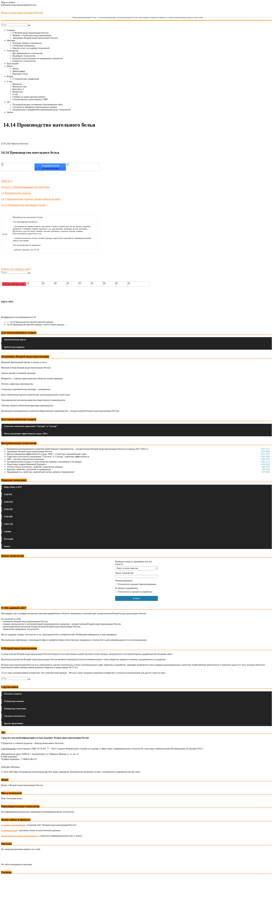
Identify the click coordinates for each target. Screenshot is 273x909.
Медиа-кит (18, 91)
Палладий (8, 539)
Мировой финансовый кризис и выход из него (23, 362)
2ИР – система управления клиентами (25, 459)
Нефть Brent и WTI (12, 487)
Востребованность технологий (27, 53)
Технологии (12, 51)
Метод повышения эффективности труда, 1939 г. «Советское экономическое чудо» (47, 454)
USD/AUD (8, 502)
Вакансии (17, 84)
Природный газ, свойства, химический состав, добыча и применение (40, 472)
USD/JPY (8, 494)
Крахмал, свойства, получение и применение (29, 469)
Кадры (10, 76)
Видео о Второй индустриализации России (22, 785)
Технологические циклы (15, 340)
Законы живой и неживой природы (18, 373)
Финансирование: (124, 580)
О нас (9, 81)
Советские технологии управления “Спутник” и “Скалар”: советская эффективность (48, 456)
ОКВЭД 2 (6, 181)
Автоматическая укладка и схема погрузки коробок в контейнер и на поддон (44, 461)
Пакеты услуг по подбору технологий (31, 48)
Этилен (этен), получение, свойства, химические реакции (35, 467)
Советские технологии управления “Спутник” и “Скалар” (30, 426)
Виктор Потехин (20, 143)
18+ (8, 102)
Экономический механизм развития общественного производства (33, 400)
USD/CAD (8, 524)
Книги (16, 68)
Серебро (7, 531)
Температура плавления (15, 709)
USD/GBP (8, 517)
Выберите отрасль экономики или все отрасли (133, 562)
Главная (11, 30)
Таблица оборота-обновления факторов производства (27, 405)
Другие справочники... (14, 723)
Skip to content (8, 2)
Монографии (19, 71)
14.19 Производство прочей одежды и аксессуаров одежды (37, 324)
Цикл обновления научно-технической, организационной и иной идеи (35, 394)
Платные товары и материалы (27, 43)
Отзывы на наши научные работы (29, 97)
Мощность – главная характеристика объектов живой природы (31, 378)
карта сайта (7, 301)
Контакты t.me (19, 86)
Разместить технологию (24, 61)
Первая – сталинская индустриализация (32, 35)
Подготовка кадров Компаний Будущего (26, 464)
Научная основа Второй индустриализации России (26, 367)
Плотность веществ (13, 694)
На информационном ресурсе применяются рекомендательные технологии (37, 812)
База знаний (12, 63)
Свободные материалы (24, 45)
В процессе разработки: (126, 588)
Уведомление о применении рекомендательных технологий (42, 109)
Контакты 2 (18, 89)
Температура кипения (14, 701)
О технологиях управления (26, 79)
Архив (10, 112)
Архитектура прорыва (14, 347)
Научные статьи (20, 74)
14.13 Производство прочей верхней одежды (30, 322)
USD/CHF (8, 509)
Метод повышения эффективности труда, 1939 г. (26, 434)
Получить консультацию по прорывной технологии (38, 58)
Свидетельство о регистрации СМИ (30, 99)
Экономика (7, 878)
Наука (10, 66)
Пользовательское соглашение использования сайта (38, 104)
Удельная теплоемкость (14, 716)
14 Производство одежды (16, 192)
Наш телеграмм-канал (11, 798)
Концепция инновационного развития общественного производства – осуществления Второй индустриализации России (60, 411)
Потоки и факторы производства (17, 384)
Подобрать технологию (24, 56)
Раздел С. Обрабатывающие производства (25, 186)
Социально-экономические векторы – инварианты (25, 389)
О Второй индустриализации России (30, 33)
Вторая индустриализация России (22, 12)
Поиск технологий (124, 573)
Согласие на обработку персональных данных (35, 107)
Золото (7, 546)
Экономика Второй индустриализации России (35, 38)
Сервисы (6, 905)
